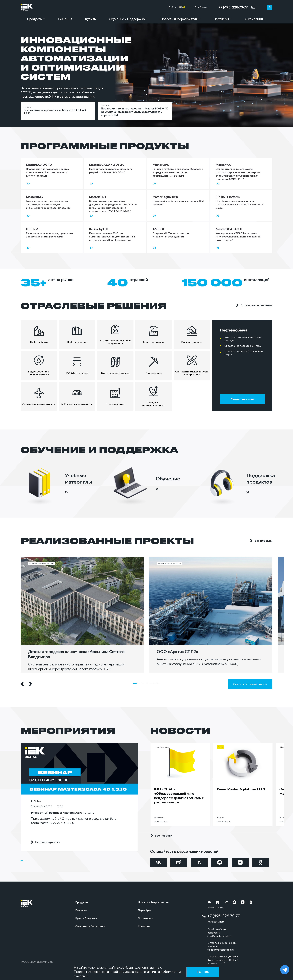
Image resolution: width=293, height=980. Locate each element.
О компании (254, 19)
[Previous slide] (22, 684)
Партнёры (221, 19)
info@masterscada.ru (219, 936)
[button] (135, 683)
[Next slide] (30, 684)
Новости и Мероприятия (179, 19)
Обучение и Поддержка (127, 19)
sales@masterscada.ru (220, 949)
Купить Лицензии (86, 918)
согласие (149, 972)
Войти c (174, 7)
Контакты (144, 926)
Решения (65, 19)
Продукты (34, 19)
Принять (203, 971)
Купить (90, 19)
